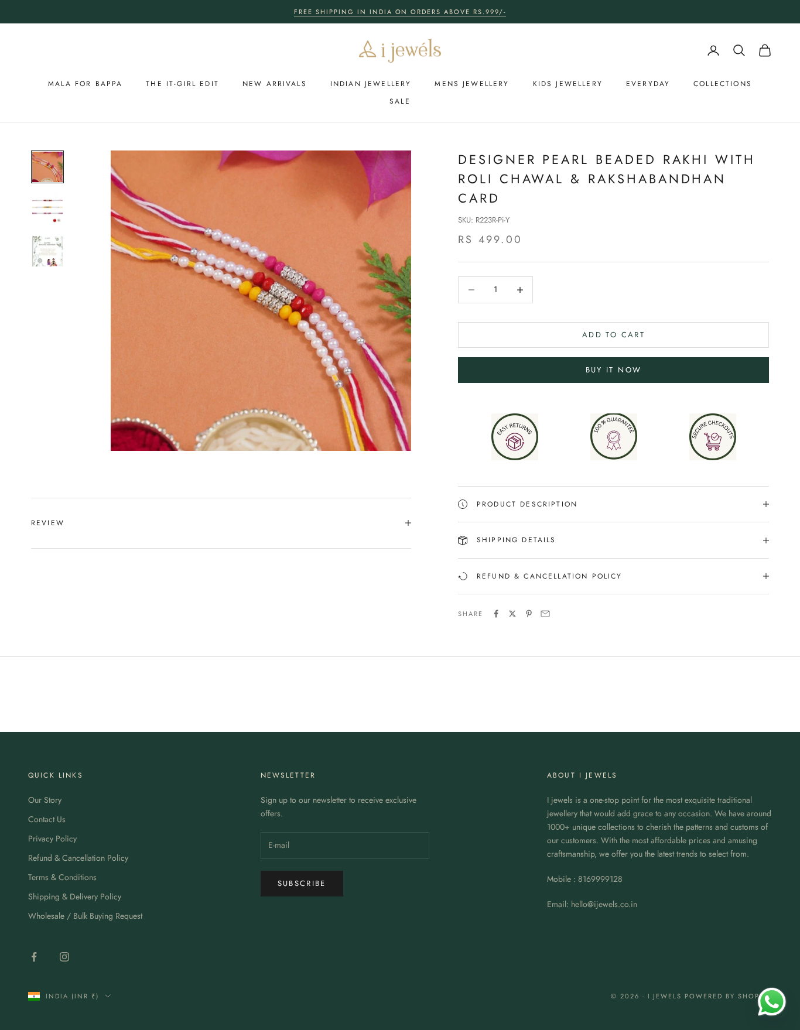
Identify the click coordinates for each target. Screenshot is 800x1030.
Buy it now (613, 369)
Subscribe (302, 883)
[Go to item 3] (47, 251)
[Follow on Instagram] (64, 957)
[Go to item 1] (47, 166)
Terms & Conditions (62, 877)
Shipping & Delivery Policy (74, 896)
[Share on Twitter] (512, 613)
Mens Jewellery (472, 83)
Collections (722, 83)
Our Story (44, 800)
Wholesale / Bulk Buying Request (85, 916)
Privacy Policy (52, 838)
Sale (400, 101)
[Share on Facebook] (496, 613)
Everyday (648, 83)
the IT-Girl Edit (182, 83)
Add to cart (613, 334)
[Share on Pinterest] (529, 613)
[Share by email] (545, 613)
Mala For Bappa (85, 83)
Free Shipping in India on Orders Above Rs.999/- (400, 11)
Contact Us (47, 819)
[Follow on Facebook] (34, 957)
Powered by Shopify (728, 996)
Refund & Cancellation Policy (78, 858)
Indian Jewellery (371, 83)
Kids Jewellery (568, 83)
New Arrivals (274, 83)
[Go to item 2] (47, 209)
